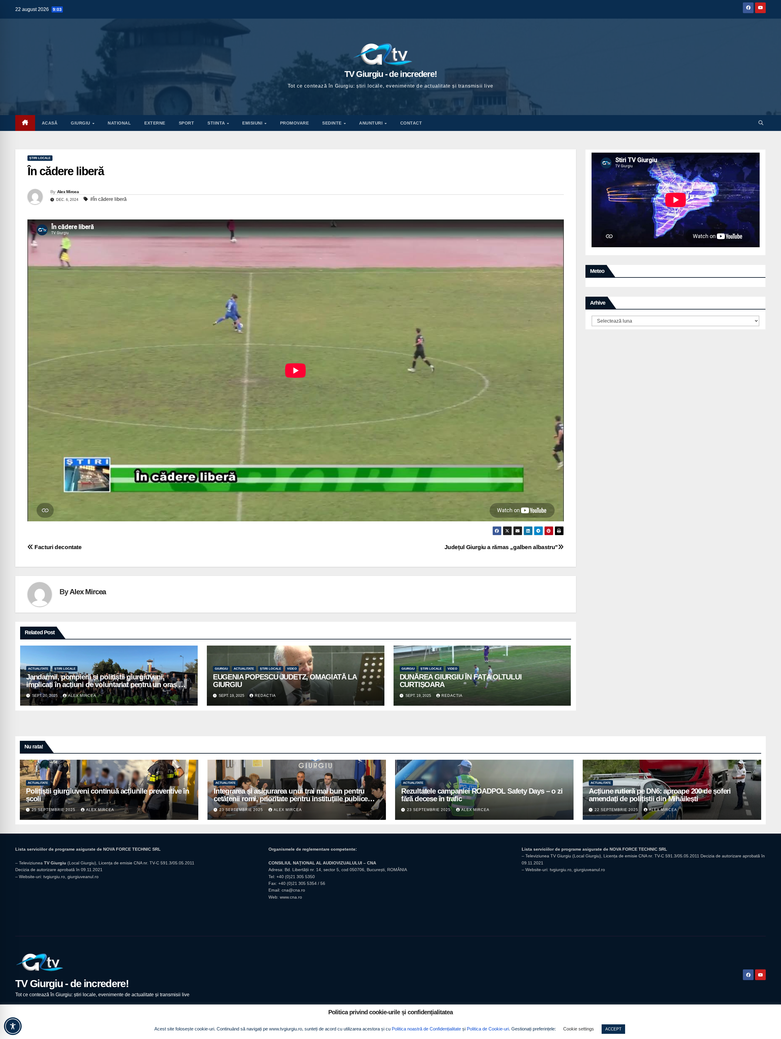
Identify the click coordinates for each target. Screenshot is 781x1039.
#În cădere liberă (108, 199)
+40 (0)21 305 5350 (295, 876)
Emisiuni (253, 123)
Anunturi (371, 123)
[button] (760, 122)
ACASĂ (50, 123)
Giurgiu (81, 123)
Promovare (294, 123)
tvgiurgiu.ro (54, 876)
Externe (154, 123)
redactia (265, 695)
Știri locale (40, 158)
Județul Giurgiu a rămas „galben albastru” (501, 547)
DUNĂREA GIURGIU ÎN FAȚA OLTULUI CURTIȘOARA (461, 681)
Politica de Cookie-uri (488, 1028)
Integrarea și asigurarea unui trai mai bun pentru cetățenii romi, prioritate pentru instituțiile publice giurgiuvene (291, 798)
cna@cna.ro (293, 890)
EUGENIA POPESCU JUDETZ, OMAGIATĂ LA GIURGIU (285, 681)
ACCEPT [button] (613, 1029)
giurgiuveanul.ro (83, 876)
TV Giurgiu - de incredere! (390, 74)
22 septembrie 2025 (617, 810)
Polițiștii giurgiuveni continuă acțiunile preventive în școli (107, 795)
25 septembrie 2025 (54, 810)
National (119, 123)
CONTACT (411, 123)
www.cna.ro (291, 897)
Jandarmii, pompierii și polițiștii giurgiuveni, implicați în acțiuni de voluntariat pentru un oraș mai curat (108, 684)
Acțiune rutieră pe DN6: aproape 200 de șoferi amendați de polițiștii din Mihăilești (660, 795)
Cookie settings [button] (578, 1028)
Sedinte (332, 123)
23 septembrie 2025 (241, 810)
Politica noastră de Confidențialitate (426, 1028)
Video (292, 668)
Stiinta (216, 123)
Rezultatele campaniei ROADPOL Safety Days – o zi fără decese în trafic (481, 795)
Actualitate (38, 668)
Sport (186, 123)
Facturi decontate (57, 547)
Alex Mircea (68, 191)
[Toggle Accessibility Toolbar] (13, 1026)
